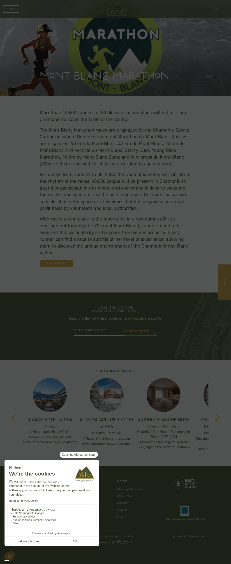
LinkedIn (121, 516)
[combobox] (7, 560)
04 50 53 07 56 (124, 496)
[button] (218, 9)
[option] (11, 560)
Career (129, 536)
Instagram (122, 510)
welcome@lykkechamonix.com (134, 489)
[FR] (11, 560)
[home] (116, 9)
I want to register (137, 330)
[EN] (7, 560)
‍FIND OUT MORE (56, 263)
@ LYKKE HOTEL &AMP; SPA (189, 536)
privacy (115, 536)
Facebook (121, 503)
